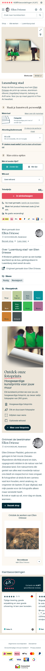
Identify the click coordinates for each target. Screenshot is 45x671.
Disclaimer (33, 644)
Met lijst (34, 167)
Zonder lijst (14, 167)
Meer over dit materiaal (34, 113)
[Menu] (3, 9)
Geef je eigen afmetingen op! (21, 145)
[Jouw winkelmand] (40, 9)
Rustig (6, 280)
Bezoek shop (8, 241)
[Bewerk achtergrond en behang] (40, 34)
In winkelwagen (24, 195)
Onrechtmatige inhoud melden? (16, 648)
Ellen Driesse (18, 9)
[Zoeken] (40, 15)
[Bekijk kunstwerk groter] (40, 30)
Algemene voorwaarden (17, 644)
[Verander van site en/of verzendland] (41, 2)
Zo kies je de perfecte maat (32, 129)
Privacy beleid (35, 648)
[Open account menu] (36, 9)
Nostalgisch (17, 280)
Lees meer (22, 241)
